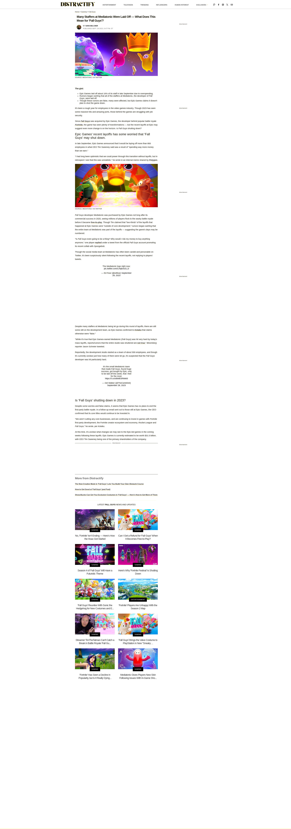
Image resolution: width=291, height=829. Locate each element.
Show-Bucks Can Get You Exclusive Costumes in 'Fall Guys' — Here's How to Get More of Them (116, 495)
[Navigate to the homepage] (78, 4)
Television (128, 5)
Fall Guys (92, 12)
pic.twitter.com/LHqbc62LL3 (116, 268)
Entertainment (109, 5)
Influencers (161, 5)
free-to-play (96, 222)
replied (98, 242)
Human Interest (182, 5)
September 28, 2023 (116, 385)
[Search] (214, 4)
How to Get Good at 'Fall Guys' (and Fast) (92, 489)
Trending (144, 5)
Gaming (84, 12)
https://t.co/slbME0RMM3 (116, 378)
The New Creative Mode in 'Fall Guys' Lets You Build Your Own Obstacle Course (109, 484)
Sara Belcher (91, 26)
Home (77, 12)
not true (141, 343)
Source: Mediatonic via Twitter (88, 77)
